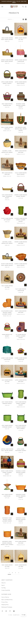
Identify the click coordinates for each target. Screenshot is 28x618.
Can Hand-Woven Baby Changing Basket (7, 196)
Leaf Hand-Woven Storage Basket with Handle (20, 427)
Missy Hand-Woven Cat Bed (21, 565)
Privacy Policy (4, 602)
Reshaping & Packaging (6, 607)
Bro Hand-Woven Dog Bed (7, 173)
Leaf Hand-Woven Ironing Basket (7, 402)
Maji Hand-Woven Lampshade (7, 495)
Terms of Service (5, 597)
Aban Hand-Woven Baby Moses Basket (7, 38)
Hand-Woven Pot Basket (7, 335)
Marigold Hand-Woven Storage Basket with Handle (7, 543)
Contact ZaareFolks (5, 590)
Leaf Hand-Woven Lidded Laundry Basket (20, 403)
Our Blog (3, 587)
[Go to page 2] (18, 572)
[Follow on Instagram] (6, 611)
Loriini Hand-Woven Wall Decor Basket (7, 449)
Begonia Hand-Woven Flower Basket (20, 105)
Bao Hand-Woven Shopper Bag (7, 104)
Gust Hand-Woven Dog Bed (20, 311)
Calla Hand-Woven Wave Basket (21, 173)
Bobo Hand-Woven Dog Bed (20, 151)
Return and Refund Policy (7, 599)
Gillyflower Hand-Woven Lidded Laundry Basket (7, 312)
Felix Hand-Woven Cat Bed (7, 286)
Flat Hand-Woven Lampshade (21, 289)
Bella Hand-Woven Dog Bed (7, 128)
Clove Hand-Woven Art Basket (7, 219)
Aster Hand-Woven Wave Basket (21, 82)
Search (3, 585)
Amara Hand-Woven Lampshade (21, 60)
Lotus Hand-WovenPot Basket (20, 449)
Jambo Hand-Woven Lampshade (7, 358)
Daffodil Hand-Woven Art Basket (7, 242)
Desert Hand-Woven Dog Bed (21, 242)
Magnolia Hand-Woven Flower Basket (21, 472)
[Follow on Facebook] (2, 611)
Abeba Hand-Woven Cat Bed (21, 38)
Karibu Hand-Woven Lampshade (21, 358)
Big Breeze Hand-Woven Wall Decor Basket (21, 129)
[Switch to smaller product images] (26, 19)
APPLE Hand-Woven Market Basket (7, 82)
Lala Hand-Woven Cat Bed (7, 380)
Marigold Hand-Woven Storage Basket (21, 519)
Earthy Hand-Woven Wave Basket (21, 264)
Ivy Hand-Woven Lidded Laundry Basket (21, 336)
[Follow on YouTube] (14, 611)
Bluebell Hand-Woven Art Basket (7, 151)
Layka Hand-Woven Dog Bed (21, 380)
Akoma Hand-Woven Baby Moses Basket (7, 60)
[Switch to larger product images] (23, 19)
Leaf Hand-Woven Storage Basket (7, 426)
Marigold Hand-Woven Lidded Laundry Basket (7, 519)
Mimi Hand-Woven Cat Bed (7, 565)
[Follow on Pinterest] (10, 611)
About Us (3, 583)
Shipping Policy (5, 604)
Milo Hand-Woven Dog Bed (20, 542)
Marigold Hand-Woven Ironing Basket (21, 496)
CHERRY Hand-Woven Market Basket (21, 195)
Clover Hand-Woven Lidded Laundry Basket (21, 220)
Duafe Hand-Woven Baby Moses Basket (7, 264)
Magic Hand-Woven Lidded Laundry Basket (7, 472)
